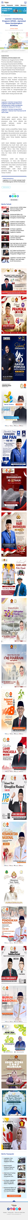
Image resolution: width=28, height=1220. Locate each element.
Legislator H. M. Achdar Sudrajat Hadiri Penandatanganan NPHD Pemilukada (14, 181)
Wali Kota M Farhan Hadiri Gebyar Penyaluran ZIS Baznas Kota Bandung (9, 1174)
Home (3, 5)
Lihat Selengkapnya (13, 1195)
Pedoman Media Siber (20, 1212)
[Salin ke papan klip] (18, 196)
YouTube (20, 1211)
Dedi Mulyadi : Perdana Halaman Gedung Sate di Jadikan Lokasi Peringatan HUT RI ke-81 (9, 1167)
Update (19, 404)
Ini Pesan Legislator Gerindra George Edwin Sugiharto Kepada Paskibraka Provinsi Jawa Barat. (10, 1182)
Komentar (14, 199)
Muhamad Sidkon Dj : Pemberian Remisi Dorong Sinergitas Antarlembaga (10, 1189)
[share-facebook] (10, 196)
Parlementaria (6, 187)
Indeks (17, 5)
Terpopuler (10, 5)
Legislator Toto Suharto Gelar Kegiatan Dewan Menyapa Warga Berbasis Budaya (9, 1160)
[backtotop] (14, 1202)
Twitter (17, 1211)
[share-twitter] (13, 196)
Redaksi (5, 1212)
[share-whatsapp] (15, 196)
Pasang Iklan (11, 1212)
